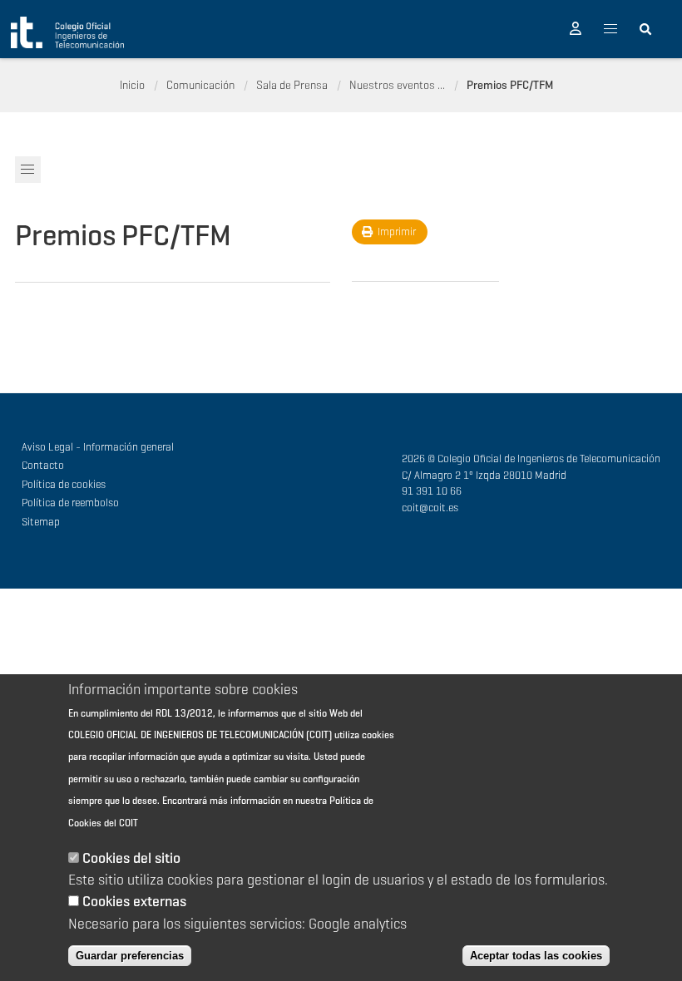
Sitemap (41, 522)
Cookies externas (134, 901)
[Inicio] (67, 32)
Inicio (132, 84)
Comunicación (200, 84)
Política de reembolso (70, 502)
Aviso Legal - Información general (98, 447)
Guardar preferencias (130, 955)
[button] (575, 29)
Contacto (43, 465)
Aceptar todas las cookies (536, 955)
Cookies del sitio (131, 858)
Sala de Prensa (292, 84)
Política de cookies (64, 484)
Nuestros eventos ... (397, 84)
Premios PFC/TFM (510, 84)
